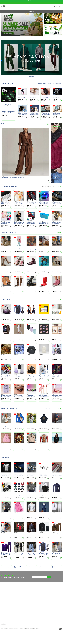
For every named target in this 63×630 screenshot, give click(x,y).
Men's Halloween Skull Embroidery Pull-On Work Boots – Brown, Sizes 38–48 (6, 288)
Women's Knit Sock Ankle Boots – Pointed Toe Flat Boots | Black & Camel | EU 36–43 (6, 249)
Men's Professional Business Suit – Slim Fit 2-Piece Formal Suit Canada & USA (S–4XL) (44, 534)
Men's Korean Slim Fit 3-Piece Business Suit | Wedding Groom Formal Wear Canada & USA (56, 534)
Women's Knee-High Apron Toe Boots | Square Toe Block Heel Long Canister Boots (18, 249)
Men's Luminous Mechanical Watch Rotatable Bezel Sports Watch (45, 114)
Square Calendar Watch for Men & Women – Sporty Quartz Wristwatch (57, 97)
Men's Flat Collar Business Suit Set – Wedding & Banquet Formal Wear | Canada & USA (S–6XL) (6, 554)
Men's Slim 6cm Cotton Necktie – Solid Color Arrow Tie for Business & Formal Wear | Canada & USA (57, 475)
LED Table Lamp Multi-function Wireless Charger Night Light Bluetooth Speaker (43, 203)
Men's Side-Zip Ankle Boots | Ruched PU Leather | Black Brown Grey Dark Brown (31, 269)
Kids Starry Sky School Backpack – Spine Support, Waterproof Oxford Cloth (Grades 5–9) (44, 376)
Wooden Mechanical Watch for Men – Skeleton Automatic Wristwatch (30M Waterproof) (56, 223)
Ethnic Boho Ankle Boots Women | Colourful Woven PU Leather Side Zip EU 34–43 (44, 269)
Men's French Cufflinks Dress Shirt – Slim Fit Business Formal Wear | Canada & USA (18, 515)
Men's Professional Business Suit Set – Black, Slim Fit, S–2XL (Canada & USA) (18, 554)
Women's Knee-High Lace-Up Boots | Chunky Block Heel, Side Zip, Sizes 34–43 (6, 269)
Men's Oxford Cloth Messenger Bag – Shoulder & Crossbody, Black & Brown (31, 356)
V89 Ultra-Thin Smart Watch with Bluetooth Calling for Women (34, 97)
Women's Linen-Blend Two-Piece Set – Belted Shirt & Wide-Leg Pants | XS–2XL (13, 177)
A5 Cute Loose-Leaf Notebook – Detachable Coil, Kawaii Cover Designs (56, 337)
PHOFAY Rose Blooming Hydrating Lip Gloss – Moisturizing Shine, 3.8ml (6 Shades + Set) (57, 396)
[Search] (29, 6)
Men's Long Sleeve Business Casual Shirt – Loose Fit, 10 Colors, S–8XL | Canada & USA (56, 495)
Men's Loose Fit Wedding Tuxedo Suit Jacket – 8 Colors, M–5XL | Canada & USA (56, 515)
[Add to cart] (26, 100)
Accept (60, 628)
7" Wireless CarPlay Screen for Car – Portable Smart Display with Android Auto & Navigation (31, 223)
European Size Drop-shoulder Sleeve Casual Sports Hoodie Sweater (43, 426)
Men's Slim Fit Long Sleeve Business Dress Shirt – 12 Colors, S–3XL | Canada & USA (31, 495)
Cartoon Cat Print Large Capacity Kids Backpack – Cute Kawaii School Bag (57, 356)
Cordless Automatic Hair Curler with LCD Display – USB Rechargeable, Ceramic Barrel (56, 376)
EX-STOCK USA (4, 201)
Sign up (49, 576)
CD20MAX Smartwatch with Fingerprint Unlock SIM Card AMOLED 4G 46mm (22, 114)
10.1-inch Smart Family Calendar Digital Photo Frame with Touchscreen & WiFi (44, 317)
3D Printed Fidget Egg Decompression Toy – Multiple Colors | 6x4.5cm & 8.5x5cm (31, 396)
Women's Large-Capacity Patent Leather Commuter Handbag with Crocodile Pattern (6, 317)
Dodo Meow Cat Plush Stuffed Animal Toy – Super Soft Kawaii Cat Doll (18, 203)
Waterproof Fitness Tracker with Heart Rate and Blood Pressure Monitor (8, 113)
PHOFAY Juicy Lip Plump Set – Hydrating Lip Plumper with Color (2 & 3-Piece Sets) (44, 396)
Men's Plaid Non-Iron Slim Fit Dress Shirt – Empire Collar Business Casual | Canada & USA (6, 515)
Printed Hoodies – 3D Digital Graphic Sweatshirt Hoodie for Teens (18, 446)
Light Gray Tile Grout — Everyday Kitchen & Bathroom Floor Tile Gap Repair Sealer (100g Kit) (56, 317)
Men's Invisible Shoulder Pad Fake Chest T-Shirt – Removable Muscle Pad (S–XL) (6, 475)
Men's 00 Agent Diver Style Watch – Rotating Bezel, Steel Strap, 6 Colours (5, 534)
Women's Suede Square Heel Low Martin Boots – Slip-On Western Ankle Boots (57, 288)
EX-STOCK (3, 109)
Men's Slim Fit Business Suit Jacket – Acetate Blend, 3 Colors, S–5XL (31, 554)
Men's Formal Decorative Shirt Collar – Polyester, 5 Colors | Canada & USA (43, 495)
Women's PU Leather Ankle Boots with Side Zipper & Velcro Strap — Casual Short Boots (31, 249)
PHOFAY (15, 394)
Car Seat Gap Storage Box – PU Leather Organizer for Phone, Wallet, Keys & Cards (31, 203)
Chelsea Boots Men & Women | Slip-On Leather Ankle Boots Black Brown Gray (56, 249)
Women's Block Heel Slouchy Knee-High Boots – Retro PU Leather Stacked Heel (18, 288)
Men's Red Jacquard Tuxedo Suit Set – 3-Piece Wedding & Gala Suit (19, 534)
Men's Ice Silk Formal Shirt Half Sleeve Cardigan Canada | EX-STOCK (31, 515)
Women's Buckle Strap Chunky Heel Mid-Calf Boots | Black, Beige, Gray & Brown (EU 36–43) (44, 249)
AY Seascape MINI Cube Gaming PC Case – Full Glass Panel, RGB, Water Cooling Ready (19, 356)
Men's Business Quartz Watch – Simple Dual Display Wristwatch (45, 97)
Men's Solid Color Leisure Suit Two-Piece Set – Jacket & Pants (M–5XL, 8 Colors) (44, 515)
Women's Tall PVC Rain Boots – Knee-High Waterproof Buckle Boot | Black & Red (43, 288)
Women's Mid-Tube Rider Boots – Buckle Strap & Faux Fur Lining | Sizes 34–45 (31, 288)
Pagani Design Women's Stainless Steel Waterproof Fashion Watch (57, 114)
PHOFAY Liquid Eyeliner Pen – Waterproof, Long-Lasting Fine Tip (18, 396)
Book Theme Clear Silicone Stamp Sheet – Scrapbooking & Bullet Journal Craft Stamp (6, 396)
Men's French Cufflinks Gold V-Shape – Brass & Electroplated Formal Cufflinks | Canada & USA (19, 475)
